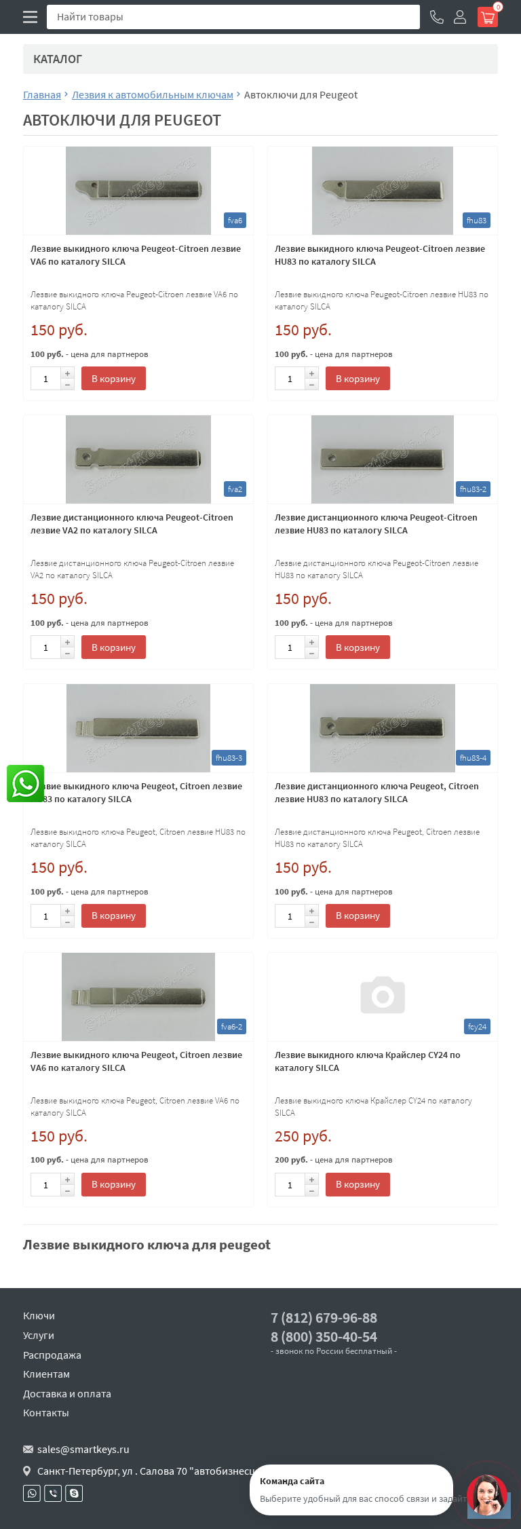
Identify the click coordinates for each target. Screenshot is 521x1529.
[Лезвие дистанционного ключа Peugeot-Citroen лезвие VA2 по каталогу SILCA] (138, 459)
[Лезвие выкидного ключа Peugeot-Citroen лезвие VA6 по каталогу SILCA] (138, 191)
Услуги (38, 1335)
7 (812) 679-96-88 (324, 1317)
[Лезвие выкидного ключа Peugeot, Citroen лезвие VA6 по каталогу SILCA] (138, 997)
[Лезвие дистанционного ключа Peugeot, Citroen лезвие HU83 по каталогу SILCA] (382, 728)
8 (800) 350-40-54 (324, 1336)
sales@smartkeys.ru (83, 1449)
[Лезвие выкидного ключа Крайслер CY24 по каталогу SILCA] (382, 997)
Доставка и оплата (67, 1393)
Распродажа (52, 1354)
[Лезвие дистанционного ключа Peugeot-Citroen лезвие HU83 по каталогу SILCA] (382, 459)
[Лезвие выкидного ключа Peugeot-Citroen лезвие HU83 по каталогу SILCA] (382, 191)
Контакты (46, 1412)
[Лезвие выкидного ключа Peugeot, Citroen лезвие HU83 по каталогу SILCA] (138, 728)
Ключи (39, 1315)
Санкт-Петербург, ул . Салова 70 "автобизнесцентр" (159, 1470)
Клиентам (46, 1373)
